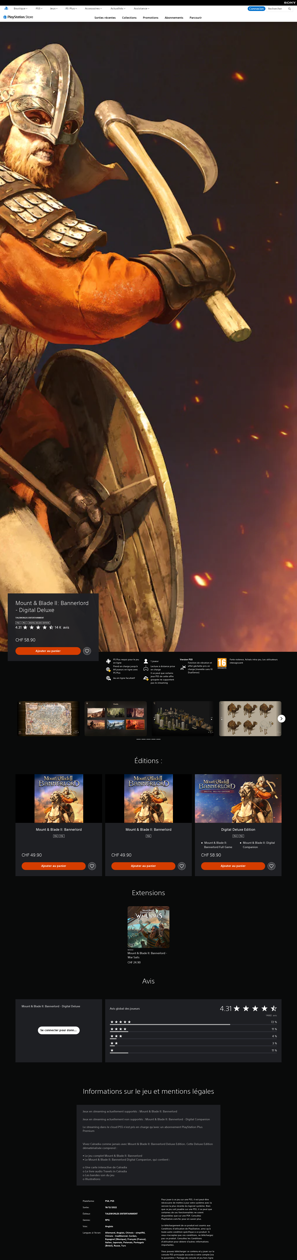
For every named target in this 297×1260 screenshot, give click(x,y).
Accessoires (92, 8)
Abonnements (174, 17)
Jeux (53, 8)
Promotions (150, 17)
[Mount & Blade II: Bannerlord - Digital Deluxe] (48, 718)
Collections (129, 17)
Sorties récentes (105, 17)
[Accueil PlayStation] (6, 9)
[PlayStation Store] (19, 16)
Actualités (116, 8)
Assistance (140, 8)
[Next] (281, 718)
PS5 (38, 8)
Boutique (19, 8)
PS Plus (70, 8)
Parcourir (196, 17)
